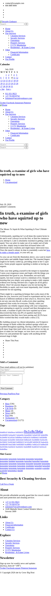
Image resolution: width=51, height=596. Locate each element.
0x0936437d (19, 432)
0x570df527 (4, 442)
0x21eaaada (3, 439)
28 (4, 86)
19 (17, 81)
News (7, 413)
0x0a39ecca (11, 432)
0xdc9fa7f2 (11, 446)
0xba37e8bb (12, 444)
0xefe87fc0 (35, 446)
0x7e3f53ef (11, 437)
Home (7, 180)
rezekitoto (30, 466)
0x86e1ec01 (28, 439)
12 (17, 78)
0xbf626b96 (20, 444)
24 (12, 83)
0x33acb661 (11, 439)
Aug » (8, 89)
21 (4, 83)
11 (14, 78)
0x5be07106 (36, 435)
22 (7, 83)
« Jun (2, 89)
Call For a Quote (7, 484)
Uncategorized (11, 182)
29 (7, 86)
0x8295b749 (36, 442)
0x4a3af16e (20, 435)
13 (1, 81)
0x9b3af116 (27, 437)
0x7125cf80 (28, 442)
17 (12, 81)
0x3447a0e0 (12, 442)
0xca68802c (28, 444)
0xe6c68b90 (27, 446)
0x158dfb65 (36, 439)
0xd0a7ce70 (36, 444)
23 (9, 83)
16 (9, 81)
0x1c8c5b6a (33, 431)
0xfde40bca (3, 449)
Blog (7, 404)
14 (4, 81)
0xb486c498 (4, 444)
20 (1, 83)
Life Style (9, 408)
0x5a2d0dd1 (28, 435)
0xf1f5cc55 (42, 446)
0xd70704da (4, 446)
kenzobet (28, 461)
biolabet (12, 461)
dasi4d (20, 471)
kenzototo (4, 459)
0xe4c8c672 (19, 446)
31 (12, 86)
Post (7, 415)
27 (1, 86)
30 (9, 86)
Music (7, 411)
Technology (10, 418)
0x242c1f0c (43, 439)
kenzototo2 (12, 471)
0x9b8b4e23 (35, 437)
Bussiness (9, 406)
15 (7, 81)
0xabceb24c (44, 442)
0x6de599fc (44, 435)
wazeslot (38, 468)
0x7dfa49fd (3, 437)
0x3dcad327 (12, 435)
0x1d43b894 (4, 435)
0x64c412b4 (20, 439)
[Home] (3, 105)
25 (14, 83)
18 (14, 81)
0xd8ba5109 (44, 444)
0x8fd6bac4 (19, 437)
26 (17, 83)
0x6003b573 (20, 442)
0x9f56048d (43, 437)
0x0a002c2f (3, 432)
